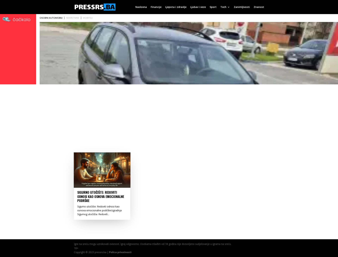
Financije (156, 7)
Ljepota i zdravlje (175, 7)
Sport (213, 7)
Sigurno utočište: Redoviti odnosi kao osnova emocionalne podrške (100, 196)
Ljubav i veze (198, 7)
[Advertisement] (169, 112)
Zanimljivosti (242, 7)
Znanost (259, 7)
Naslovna (141, 7)
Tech (223, 7)
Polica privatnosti (120, 252)
